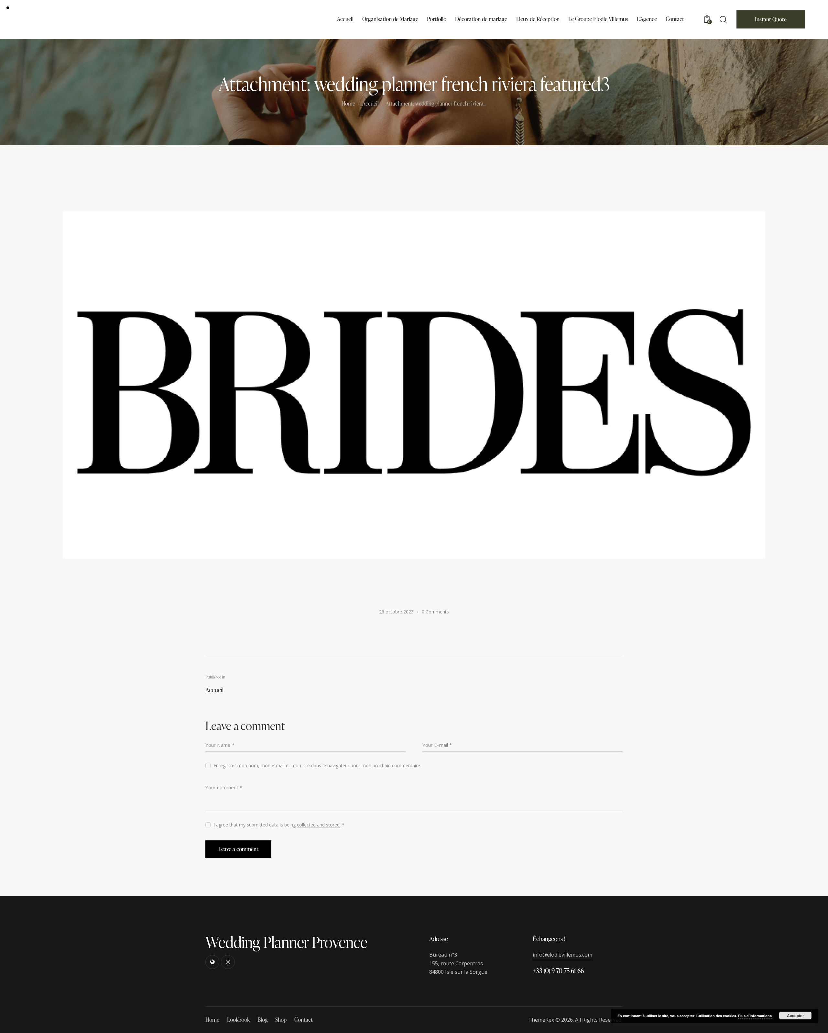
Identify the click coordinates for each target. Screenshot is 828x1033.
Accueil (370, 104)
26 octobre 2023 (396, 612)
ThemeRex (541, 1019)
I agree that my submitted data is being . (278, 825)
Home (348, 104)
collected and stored (318, 825)
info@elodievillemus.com (562, 954)
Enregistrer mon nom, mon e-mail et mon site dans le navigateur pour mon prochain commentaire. (317, 765)
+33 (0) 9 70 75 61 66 (558, 970)
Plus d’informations (755, 1015)
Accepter (795, 1015)
